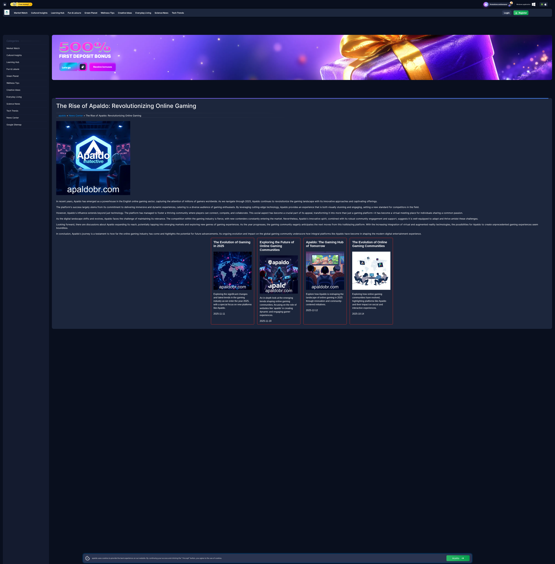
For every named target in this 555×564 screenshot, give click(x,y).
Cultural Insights (39, 13)
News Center (13, 117)
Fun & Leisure (74, 13)
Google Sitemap (14, 124)
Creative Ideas (125, 13)
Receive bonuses (102, 66)
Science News (161, 13)
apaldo (62, 115)
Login (507, 13)
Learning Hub (57, 13)
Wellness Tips (107, 13)
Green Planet (91, 13)
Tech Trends (178, 13)
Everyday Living (143, 13)
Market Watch (21, 13)
